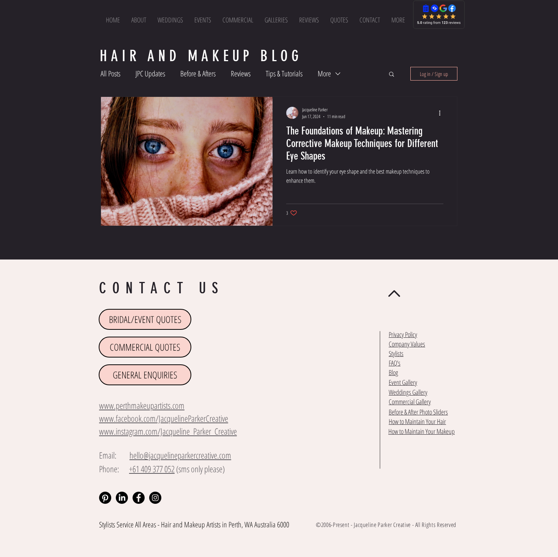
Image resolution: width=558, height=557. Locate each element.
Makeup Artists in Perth (212, 524)
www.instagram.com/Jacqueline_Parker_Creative (168, 431)
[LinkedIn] (122, 498)
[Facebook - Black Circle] (138, 498)
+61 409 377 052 (152, 469)
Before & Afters (198, 73)
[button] (398, 19)
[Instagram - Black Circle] (155, 498)
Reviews (241, 73)
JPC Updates (150, 73)
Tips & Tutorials (284, 73)
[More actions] (442, 112)
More (324, 73)
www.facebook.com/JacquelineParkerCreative (163, 418)
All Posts (110, 73)
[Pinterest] (105, 498)
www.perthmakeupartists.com (141, 405)
